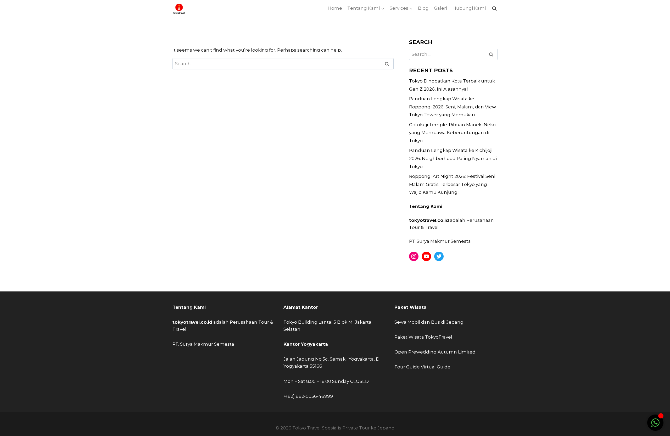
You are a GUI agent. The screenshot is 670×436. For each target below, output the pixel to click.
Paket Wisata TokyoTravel (423, 337)
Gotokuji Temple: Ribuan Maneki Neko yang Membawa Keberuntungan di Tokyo (452, 132)
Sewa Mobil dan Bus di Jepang (429, 322)
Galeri (440, 8)
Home (335, 8)
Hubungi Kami (469, 8)
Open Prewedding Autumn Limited (435, 352)
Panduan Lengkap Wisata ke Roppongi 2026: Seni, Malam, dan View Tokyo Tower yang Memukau (452, 106)
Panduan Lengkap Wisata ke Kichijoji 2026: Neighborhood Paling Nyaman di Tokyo (453, 158)
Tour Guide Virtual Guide (422, 366)
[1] (655, 425)
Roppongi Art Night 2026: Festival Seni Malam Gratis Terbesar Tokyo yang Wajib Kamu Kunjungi (452, 184)
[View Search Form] (494, 8)
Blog (423, 8)
